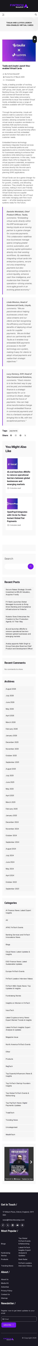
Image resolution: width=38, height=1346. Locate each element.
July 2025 (10, 775)
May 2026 (10, 709)
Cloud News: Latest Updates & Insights (18, 953)
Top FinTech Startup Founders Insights (18, 1084)
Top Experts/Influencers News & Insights (19, 1075)
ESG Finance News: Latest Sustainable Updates (16, 963)
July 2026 (10, 696)
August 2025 (11, 769)
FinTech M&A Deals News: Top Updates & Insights (18, 987)
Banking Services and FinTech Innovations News (18, 936)
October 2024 (11, 835)
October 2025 (11, 755)
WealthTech (10, 1134)
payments (13, 431)
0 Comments (10, 80)
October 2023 (11, 882)
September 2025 (12, 762)
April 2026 (10, 716)
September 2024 (12, 842)
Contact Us (5, 1294)
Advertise (5, 1287)
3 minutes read (15, 525)
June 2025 (10, 782)
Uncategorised (11, 1127)
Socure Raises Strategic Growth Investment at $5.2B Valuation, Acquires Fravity (18, 592)
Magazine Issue (12, 1037)
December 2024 (12, 822)
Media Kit (5, 1283)
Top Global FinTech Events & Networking (17, 1094)
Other (8, 1052)
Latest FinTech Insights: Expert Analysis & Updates (18, 1028)
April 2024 (10, 875)
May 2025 (10, 789)
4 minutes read (15, 488)
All (7, 920)
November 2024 (12, 829)
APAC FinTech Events (14, 927)
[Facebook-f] (3, 1225)
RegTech (9, 1066)
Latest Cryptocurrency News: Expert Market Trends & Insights (19, 1019)
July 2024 (10, 855)
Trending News (12, 1120)
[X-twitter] (8, 1225)
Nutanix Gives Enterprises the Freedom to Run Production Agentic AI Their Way (17, 619)
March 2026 (11, 722)
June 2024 (10, 862)
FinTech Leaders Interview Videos (19, 979)
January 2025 (11, 815)
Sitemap (4, 1298)
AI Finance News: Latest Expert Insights (18, 911)
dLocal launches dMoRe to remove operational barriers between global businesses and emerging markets (18, 478)
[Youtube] (17, 1225)
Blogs (8, 944)
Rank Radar (22, 1259)
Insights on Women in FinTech (18, 1003)
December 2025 (12, 742)
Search (8, 558)
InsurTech (10, 1010)
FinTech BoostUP (12, 74)
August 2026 (11, 689)
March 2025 (10, 802)
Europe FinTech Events (15, 971)
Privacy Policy (6, 1291)
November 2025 (12, 749)
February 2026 (12, 729)
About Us (4, 1279)
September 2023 (12, 889)
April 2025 (10, 795)
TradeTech (10, 1113)
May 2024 (10, 869)
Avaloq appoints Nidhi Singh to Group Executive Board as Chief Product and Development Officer (19, 646)
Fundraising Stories (13, 996)
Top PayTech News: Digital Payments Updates (16, 1104)
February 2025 (12, 809)
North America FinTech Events (18, 1044)
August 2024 (11, 849)
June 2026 (10, 702)
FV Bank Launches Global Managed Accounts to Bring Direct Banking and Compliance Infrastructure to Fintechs (18, 605)
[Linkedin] (12, 1225)
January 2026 (11, 736)
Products (9, 1059)
